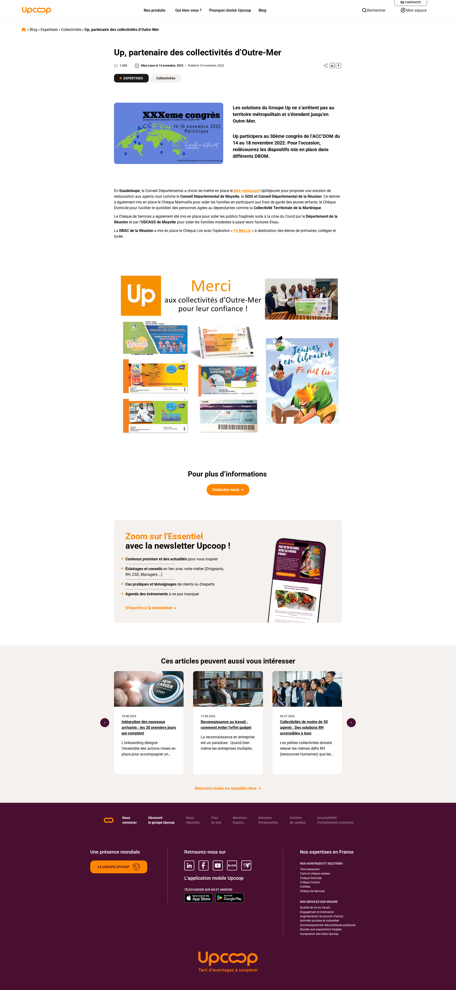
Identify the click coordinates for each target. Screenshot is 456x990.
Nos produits (154, 10)
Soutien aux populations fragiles (321, 929)
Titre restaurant (310, 869)
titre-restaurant (247, 190)
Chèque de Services (312, 891)
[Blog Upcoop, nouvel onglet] (232, 865)
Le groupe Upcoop (113, 867)
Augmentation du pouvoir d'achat (321, 916)
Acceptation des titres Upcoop (319, 934)
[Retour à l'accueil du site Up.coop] (109, 820)
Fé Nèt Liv (242, 230)
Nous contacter (129, 820)
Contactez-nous (226, 489)
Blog (262, 10)
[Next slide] (351, 722)
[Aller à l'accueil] (36, 10)
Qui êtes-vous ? (188, 10)
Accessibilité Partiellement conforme (335, 820)
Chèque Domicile (311, 878)
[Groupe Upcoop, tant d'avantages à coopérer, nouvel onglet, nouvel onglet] (228, 962)
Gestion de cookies (298, 820)
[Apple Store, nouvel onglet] (198, 898)
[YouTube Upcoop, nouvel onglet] (218, 865)
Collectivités (71, 29)
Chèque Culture (310, 882)
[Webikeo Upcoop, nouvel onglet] (246, 865)
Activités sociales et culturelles (319, 920)
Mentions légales (240, 820)
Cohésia (305, 886)
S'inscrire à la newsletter (149, 607)
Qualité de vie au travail (315, 907)
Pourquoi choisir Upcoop (230, 10)
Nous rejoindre (193, 820)
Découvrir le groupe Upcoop (161, 820)
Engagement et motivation (317, 912)
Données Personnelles (268, 820)
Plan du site (216, 820)
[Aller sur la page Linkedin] (332, 65)
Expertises (49, 29)
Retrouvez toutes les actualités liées (226, 788)
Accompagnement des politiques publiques (328, 925)
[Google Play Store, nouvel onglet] (229, 898)
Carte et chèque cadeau (315, 873)
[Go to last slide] (104, 722)
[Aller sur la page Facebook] (338, 65)
